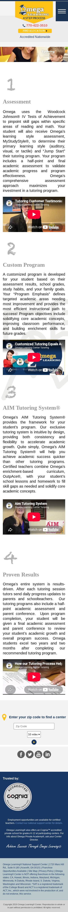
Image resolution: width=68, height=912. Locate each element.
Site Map (32, 871)
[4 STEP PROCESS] (34, 12)
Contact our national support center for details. (39, 823)
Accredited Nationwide (35, 36)
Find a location (34, 31)
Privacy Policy (46, 871)
